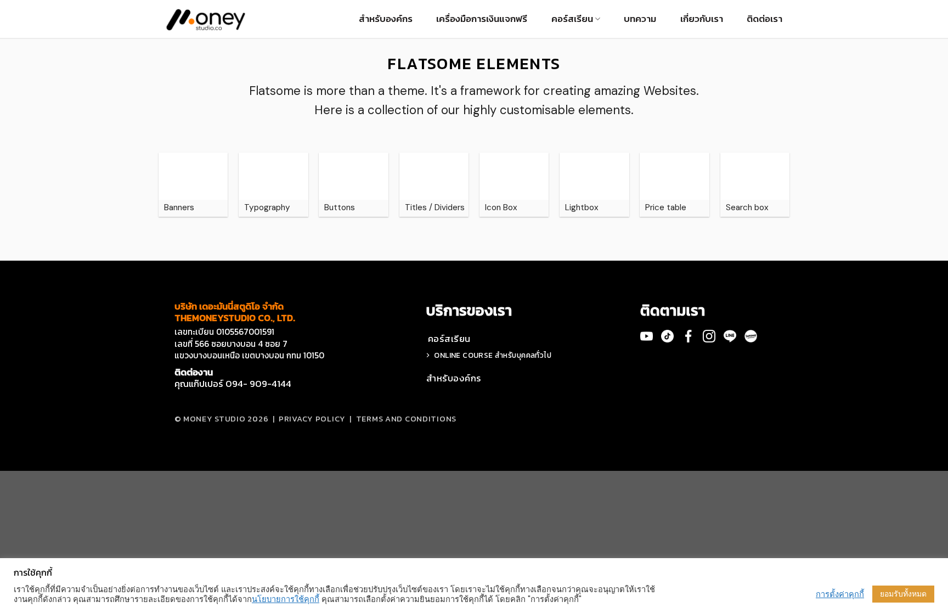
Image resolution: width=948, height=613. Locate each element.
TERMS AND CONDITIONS (406, 419)
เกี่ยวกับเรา (701, 19)
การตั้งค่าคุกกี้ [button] (840, 594)
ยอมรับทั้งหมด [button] (903, 594)
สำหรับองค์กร (386, 19)
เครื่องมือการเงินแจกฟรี (481, 19)
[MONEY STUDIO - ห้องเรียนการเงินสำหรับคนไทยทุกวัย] (206, 19)
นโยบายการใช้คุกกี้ (285, 599)
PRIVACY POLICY (312, 419)
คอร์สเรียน (572, 19)
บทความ (640, 19)
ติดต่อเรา (764, 19)
